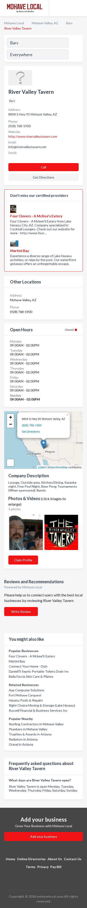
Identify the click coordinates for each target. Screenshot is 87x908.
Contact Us (72, 859)
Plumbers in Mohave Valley (28, 729)
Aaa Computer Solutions (26, 690)
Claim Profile (23, 560)
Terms (30, 867)
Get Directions (31, 431)
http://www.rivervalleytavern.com (32, 136)
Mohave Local (14, 23)
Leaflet (42, 467)
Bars (69, 23)
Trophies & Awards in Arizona (30, 734)
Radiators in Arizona (23, 739)
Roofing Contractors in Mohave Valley (36, 724)
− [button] (10, 424)
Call (43, 167)
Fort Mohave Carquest (25, 695)
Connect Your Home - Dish (28, 666)
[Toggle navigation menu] (80, 8)
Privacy (42, 867)
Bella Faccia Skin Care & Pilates (31, 676)
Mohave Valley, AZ (45, 23)
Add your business (43, 836)
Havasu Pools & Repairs (26, 700)
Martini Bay (17, 661)
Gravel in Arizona (21, 744)
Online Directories (31, 859)
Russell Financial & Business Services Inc (38, 710)
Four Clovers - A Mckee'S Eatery (32, 656)
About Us (55, 859)
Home (10, 859)
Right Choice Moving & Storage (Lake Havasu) (42, 705)
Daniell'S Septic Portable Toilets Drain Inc (39, 671)
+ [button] (10, 417)
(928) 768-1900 (32, 425)
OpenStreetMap (59, 467)
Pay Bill (55, 867)
